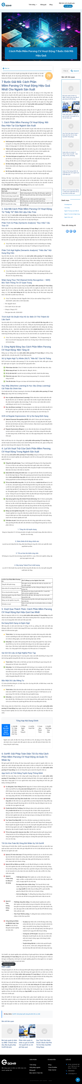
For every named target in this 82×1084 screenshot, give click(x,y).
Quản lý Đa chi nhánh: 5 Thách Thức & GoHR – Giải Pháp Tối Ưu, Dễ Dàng (70, 154)
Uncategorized (68, 204)
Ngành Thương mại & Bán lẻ (71, 210)
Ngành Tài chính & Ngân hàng (72, 214)
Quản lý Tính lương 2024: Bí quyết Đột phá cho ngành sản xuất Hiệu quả (71, 172)
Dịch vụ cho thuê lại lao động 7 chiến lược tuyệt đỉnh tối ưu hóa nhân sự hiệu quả (71, 191)
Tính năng (67, 207)
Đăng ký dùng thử (8, 964)
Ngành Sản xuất (68, 217)
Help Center (52, 1070)
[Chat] (78, 1080)
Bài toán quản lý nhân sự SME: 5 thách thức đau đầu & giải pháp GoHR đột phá (71, 97)
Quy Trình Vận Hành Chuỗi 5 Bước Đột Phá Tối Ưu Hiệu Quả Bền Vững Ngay (70, 135)
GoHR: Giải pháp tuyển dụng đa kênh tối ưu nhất (26, 1014)
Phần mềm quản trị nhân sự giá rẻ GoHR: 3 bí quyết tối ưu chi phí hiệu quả (71, 116)
